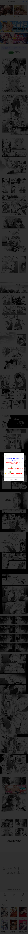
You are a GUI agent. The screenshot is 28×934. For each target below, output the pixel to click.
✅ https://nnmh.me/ (14, 472)
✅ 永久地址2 (14, 467)
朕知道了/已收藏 (14, 479)
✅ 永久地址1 (14, 465)
